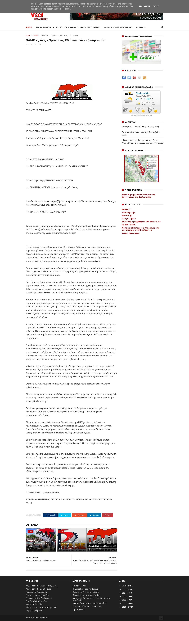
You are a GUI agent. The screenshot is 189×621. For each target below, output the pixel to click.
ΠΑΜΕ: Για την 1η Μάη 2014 (100, 546)
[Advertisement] (71, 64)
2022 (124, 600)
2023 (124, 596)
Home (28, 35)
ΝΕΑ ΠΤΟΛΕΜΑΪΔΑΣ (44, 27)
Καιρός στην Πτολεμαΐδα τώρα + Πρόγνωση (140, 126)
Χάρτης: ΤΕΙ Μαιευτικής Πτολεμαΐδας (41, 607)
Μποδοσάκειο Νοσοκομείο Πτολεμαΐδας (90, 603)
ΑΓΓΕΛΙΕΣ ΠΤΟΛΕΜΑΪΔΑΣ (66, 27)
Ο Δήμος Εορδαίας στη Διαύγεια (86, 589)
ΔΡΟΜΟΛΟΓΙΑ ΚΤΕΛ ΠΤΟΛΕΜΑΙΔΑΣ (117, 27)
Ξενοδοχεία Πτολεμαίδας (36, 601)
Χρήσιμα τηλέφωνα (34, 610)
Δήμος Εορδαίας (79, 586)
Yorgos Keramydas (130, 233)
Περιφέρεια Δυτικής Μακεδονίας (86, 595)
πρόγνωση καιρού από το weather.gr (141, 115)
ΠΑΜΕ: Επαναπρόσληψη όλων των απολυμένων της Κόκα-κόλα (40, 543)
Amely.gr (126, 209)
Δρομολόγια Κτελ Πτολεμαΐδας (39, 598)
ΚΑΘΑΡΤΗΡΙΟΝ (128, 224)
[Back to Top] (161, 618)
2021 (124, 603)
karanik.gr (127, 215)
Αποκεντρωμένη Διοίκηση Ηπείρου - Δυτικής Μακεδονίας (91, 599)
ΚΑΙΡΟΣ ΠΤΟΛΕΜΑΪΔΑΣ (89, 27)
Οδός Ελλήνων (129, 218)
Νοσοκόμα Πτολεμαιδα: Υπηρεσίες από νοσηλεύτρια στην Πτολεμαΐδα (140, 229)
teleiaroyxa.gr (128, 212)
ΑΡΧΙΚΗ (29, 27)
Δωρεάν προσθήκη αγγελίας (37, 595)
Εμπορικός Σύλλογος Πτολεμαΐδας (87, 606)
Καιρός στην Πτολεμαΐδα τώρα (38, 589)
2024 (124, 593)
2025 (124, 589)
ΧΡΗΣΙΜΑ (139, 27)
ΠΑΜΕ (36, 35)
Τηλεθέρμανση (79, 609)
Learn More (144, 6)
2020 (124, 607)
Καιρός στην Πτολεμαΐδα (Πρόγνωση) (41, 586)
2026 (124, 586)
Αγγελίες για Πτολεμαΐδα (36, 592)
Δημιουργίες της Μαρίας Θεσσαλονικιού (141, 221)
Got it (156, 6)
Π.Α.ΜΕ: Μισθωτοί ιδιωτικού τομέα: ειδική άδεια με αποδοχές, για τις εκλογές (70, 543)
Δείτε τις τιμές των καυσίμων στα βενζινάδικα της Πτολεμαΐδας (138, 195)
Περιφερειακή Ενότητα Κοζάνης (86, 592)
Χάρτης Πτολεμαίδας (34, 604)
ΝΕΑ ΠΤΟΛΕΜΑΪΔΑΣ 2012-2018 (38, 618)
